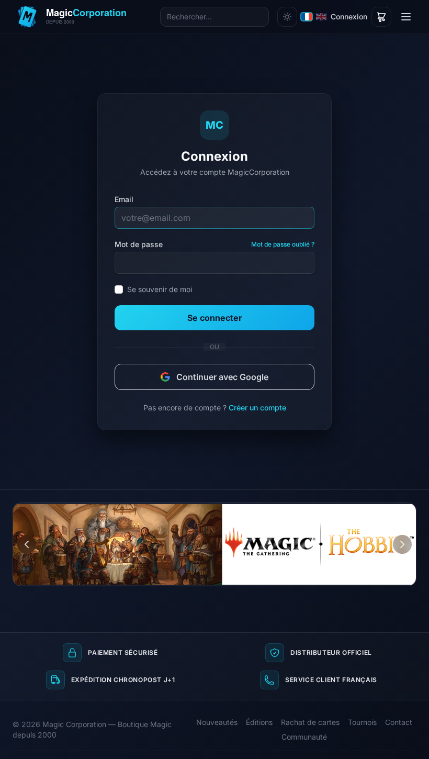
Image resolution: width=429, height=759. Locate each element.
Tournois (362, 722)
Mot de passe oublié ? (282, 244)
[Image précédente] (26, 544)
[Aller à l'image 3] (408, 510)
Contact (398, 722)
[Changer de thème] (287, 17)
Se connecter (214, 317)
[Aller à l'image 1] (388, 510)
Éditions (259, 722)
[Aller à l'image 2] (398, 510)
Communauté (304, 736)
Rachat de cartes (310, 722)
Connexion (349, 16)
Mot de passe (139, 244)
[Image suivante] (402, 544)
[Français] (306, 16)
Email (124, 199)
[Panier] (381, 17)
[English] (321, 16)
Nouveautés (217, 722)
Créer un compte (257, 407)
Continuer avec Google (222, 377)
